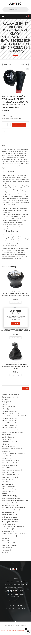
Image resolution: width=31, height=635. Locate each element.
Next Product (24, 64)
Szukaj (25, 388)
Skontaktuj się (10, 316)
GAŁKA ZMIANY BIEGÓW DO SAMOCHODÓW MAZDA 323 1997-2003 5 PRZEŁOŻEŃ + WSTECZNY (15, 294)
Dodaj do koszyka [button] (15, 302)
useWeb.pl (23, 625)
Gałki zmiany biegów (12, 131)
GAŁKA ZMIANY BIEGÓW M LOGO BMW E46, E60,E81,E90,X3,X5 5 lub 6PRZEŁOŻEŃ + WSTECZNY (15, 330)
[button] (3, 16)
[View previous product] (3, 64)
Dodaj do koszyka (18, 125)
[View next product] (28, 64)
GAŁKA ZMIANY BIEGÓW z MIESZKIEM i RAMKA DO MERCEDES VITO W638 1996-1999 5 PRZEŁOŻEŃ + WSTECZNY (15, 366)
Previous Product (8, 64)
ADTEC (15, 3)
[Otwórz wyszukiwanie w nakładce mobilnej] (15, 10)
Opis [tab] (15, 141)
